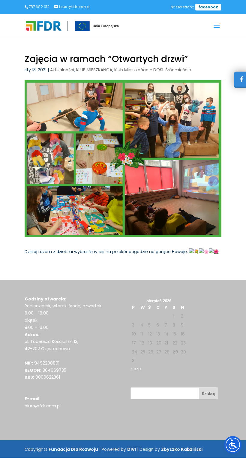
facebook (208, 7)
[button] (216, 29)
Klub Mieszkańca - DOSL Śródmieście (152, 70)
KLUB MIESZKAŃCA (94, 70)
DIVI (131, 449)
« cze (135, 369)
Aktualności (62, 70)
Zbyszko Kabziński (181, 449)
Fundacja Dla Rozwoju (73, 449)
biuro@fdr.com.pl (43, 406)
